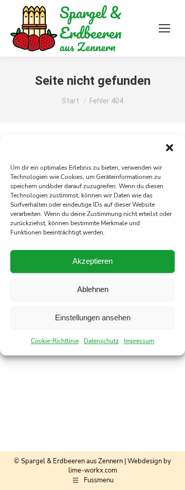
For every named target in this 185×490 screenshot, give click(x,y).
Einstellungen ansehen (93, 317)
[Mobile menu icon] (164, 28)
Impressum (139, 341)
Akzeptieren (92, 261)
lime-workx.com (92, 470)
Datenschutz (101, 341)
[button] (169, 147)
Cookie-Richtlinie (55, 341)
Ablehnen (92, 289)
